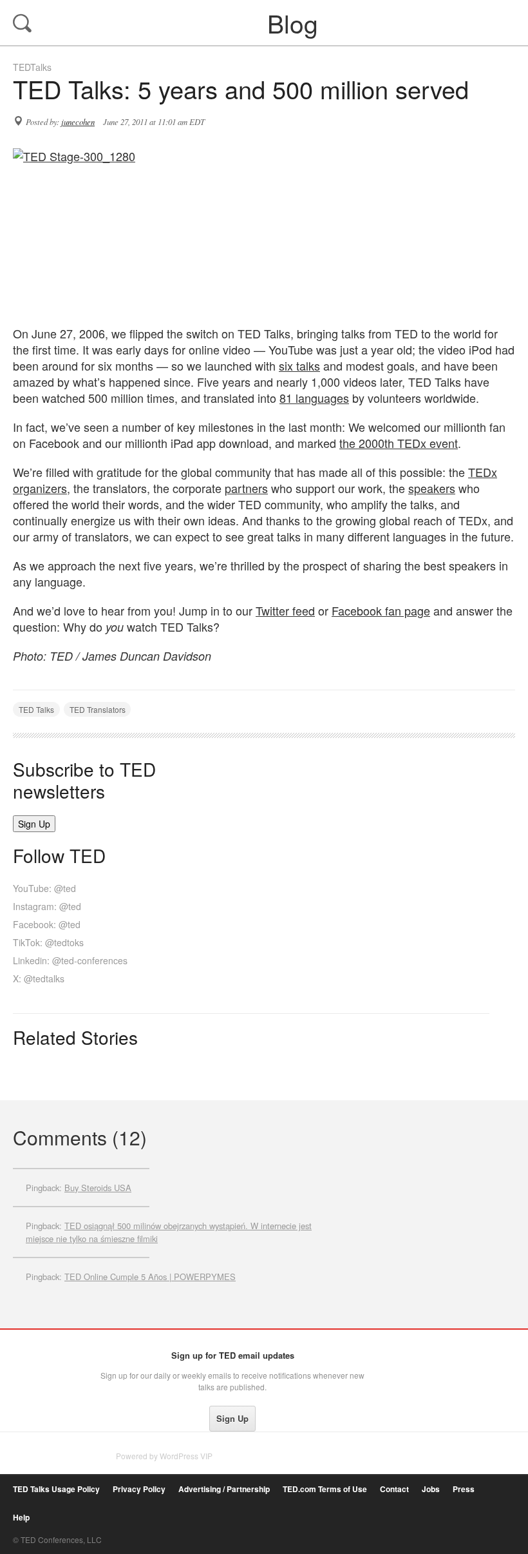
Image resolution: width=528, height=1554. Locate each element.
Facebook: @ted (46, 924)
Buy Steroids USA (97, 1187)
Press (464, 1489)
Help (21, 1517)
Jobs (431, 1489)
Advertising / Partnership (224, 1489)
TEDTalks (32, 67)
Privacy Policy (139, 1489)
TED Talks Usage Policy (56, 1489)
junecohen (78, 122)
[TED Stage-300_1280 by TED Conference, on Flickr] (264, 230)
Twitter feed (285, 610)
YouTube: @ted (44, 888)
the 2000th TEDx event (398, 442)
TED (39, 1358)
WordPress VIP (186, 1455)
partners (246, 488)
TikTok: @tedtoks (48, 942)
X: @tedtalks (38, 978)
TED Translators (98, 709)
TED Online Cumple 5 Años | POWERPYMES (150, 1276)
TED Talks (36, 709)
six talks (299, 365)
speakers (431, 488)
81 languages (314, 397)
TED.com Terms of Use (325, 1489)
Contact (394, 1489)
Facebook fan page (381, 610)
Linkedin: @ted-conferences (70, 960)
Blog (265, 22)
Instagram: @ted (47, 906)
